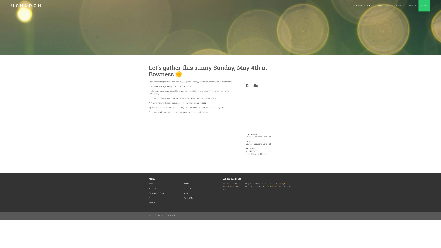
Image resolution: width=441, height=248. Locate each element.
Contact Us (188, 198)
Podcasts (399, 6)
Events (186, 183)
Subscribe (412, 6)
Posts (389, 6)
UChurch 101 (189, 188)
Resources (153, 203)
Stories (379, 6)
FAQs (186, 193)
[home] (26, 5)
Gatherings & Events (362, 6)
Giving (424, 6)
